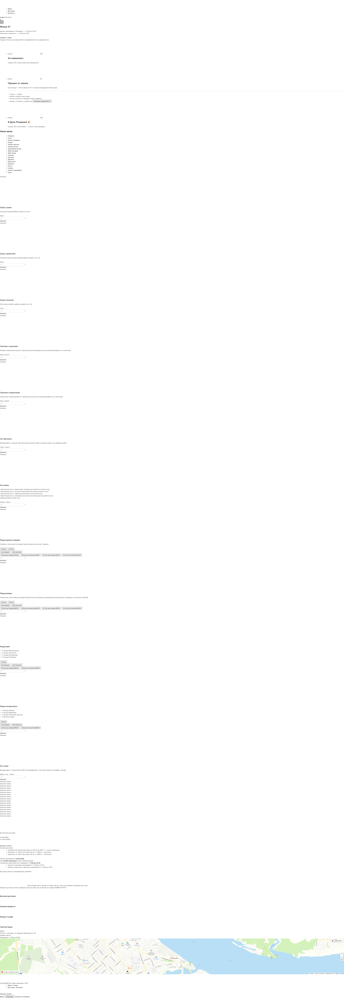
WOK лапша (12, 153)
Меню (10, 9)
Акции (15, 985)
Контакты (11, 13)
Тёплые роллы (13, 147)
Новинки (11, 136)
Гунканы (11, 155)
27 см (11, 549)
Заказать (3, 221)
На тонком (5, 552)
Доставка (11, 11)
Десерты (11, 159)
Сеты (10, 138)
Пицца (10, 142)
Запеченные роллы (14, 149)
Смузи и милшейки (15, 170)
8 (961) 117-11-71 (5, 17)
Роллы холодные (14, 140)
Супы (10, 172)
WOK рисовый (13, 151)
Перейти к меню (6, 38)
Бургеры (11, 157)
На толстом (17, 552)
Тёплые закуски (13, 144)
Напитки (11, 164)
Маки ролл (11, 162)
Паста (10, 166)
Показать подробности (42, 101)
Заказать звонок (6, 846)
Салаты (10, 168)
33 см (4, 549)
